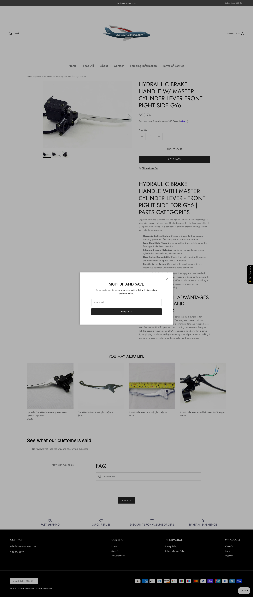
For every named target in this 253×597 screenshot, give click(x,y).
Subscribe (126, 311)
